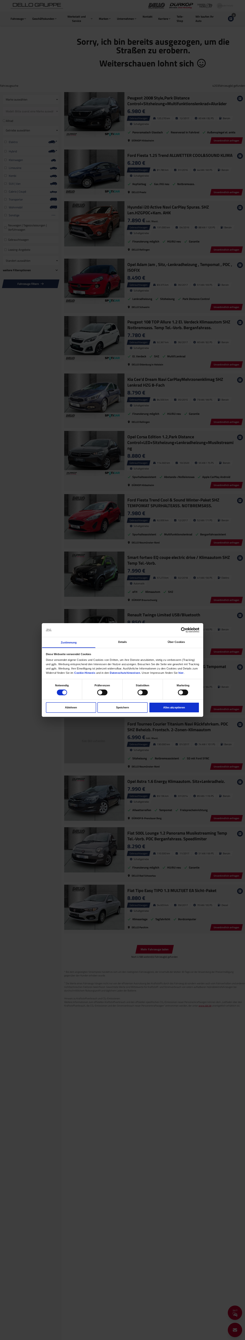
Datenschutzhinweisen (125, 672)
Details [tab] (122, 641)
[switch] (102, 692)
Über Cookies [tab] (176, 641)
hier (181, 672)
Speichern (122, 707)
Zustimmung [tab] (69, 642)
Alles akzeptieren (174, 707)
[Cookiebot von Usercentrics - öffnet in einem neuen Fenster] (183, 630)
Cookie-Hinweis (84, 672)
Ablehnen (71, 707)
